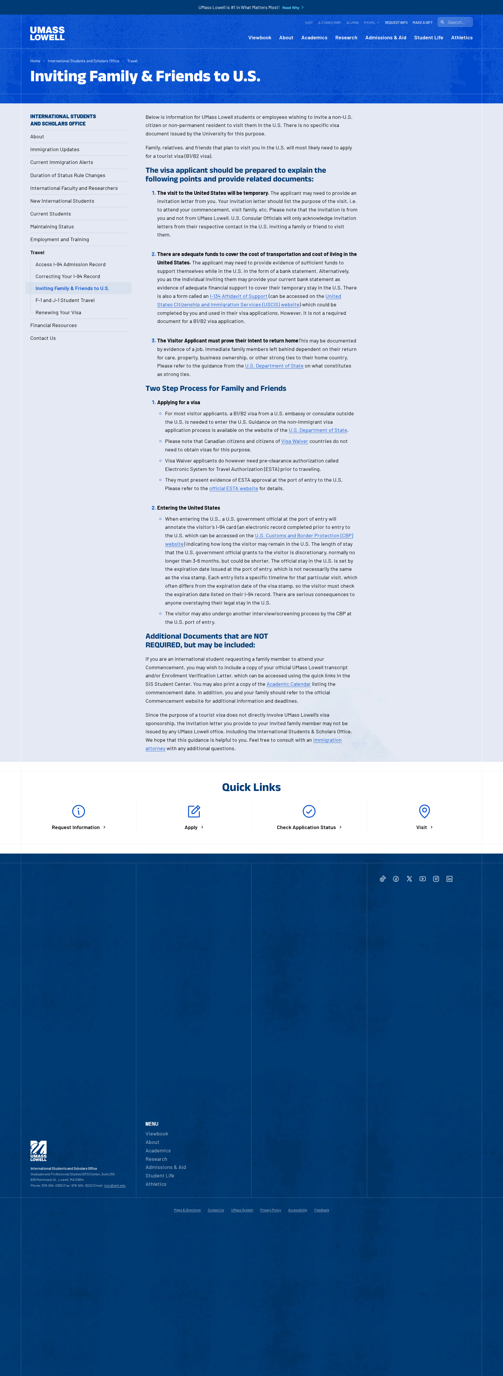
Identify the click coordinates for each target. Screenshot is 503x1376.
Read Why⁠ (291, 7)
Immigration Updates (54, 149)
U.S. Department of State (274, 365)
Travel (132, 60)
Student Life (428, 37)
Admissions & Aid (385, 37)
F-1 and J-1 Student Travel (65, 300)
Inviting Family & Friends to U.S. (72, 288)
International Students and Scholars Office (83, 60)
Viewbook (259, 37)
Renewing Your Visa (58, 312)
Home (35, 60)
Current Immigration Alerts (61, 162)
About (286, 37)
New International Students (62, 200)
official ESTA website (233, 488)
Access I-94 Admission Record (71, 264)
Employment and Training (59, 239)
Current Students (50, 213)
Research (346, 37)
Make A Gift (423, 22)
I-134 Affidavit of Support (239, 296)
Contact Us (43, 338)
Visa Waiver (294, 441)
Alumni (352, 22)
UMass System (242, 1210)
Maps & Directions (187, 1210)
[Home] (47, 33)
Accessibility (297, 1210)
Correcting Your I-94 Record (68, 276)
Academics (314, 37)
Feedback (321, 1210)
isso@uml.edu (114, 1185)
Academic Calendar (289, 684)
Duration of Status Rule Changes (67, 175)
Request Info (396, 22)
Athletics (462, 37)
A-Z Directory (329, 22)
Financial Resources (53, 325)
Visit (309, 22)
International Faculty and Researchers (74, 188)
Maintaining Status (52, 226)
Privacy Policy (270, 1210)
